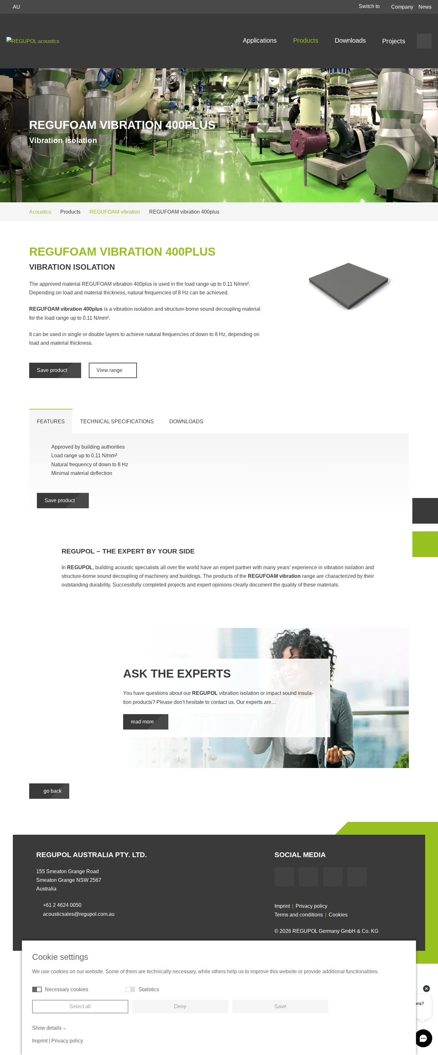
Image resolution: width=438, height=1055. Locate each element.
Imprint (282, 906)
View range (110, 370)
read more (143, 721)
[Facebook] (284, 876)
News (425, 7)
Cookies (338, 914)
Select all (80, 1006)
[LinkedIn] (332, 876)
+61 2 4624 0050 (62, 905)
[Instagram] (357, 876)
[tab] (50, 421)
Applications (261, 40)
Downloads (351, 40)
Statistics (149, 989)
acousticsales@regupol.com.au (78, 914)
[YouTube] (308, 876)
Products (306, 40)
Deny (180, 1006)
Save (280, 1006)
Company (402, 7)
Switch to (370, 6)
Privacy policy (311, 906)
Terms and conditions (298, 914)
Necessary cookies (66, 989)
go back (52, 791)
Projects (393, 41)
